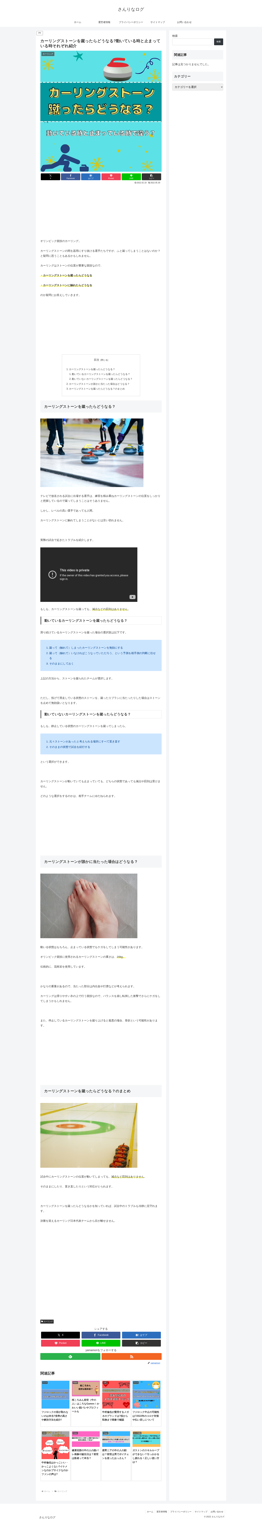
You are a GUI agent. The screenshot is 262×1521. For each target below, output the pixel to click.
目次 (96, 359)
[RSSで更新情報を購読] (132, 1356)
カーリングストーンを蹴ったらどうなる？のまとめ (97, 388)
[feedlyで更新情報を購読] (70, 1356)
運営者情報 (161, 1511)
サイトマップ (201, 1511)
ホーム (150, 1511)
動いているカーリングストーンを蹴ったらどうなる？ (101, 374)
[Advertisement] (101, 212)
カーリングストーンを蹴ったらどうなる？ (92, 369)
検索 (175, 35)
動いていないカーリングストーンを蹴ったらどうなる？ (102, 378)
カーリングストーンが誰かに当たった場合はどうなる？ (99, 383)
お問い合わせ (217, 1511)
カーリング (48, 1321)
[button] (151, 176)
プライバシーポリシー (180, 1511)
